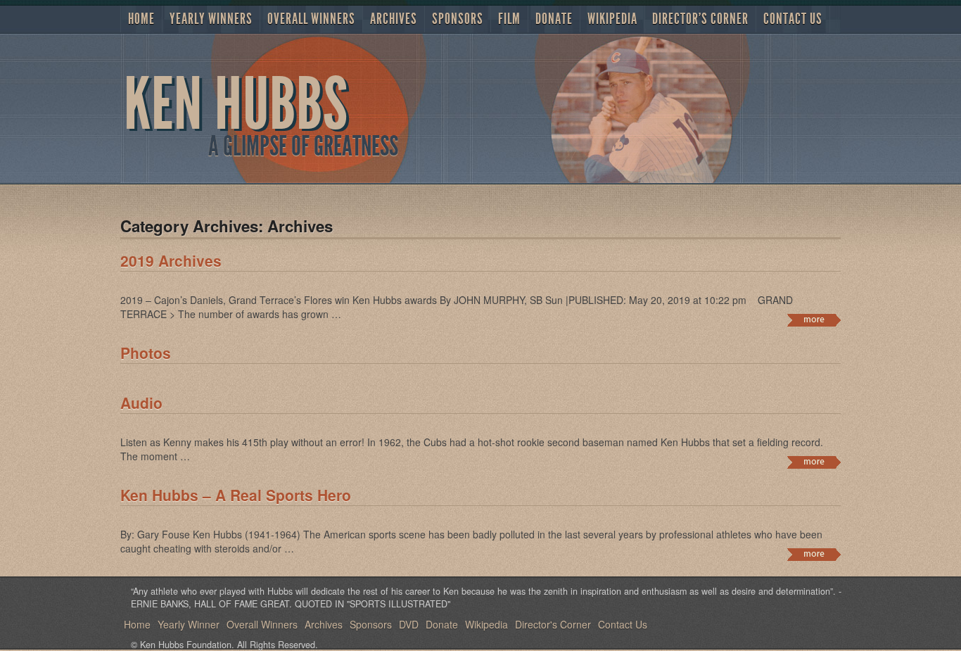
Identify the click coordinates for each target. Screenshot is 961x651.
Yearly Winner (188, 624)
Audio (141, 402)
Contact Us (792, 19)
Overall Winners (311, 19)
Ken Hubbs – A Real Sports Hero (235, 494)
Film (509, 19)
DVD (409, 624)
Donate (554, 19)
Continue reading (814, 320)
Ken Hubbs (236, 104)
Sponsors (457, 19)
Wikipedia (612, 19)
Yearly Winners (211, 19)
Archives (393, 19)
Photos (145, 352)
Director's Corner (700, 19)
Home (141, 19)
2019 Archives (171, 260)
